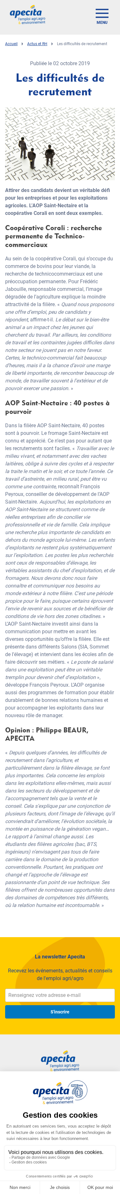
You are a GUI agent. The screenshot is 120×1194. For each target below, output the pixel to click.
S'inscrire (60, 1011)
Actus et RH (37, 44)
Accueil (11, 44)
